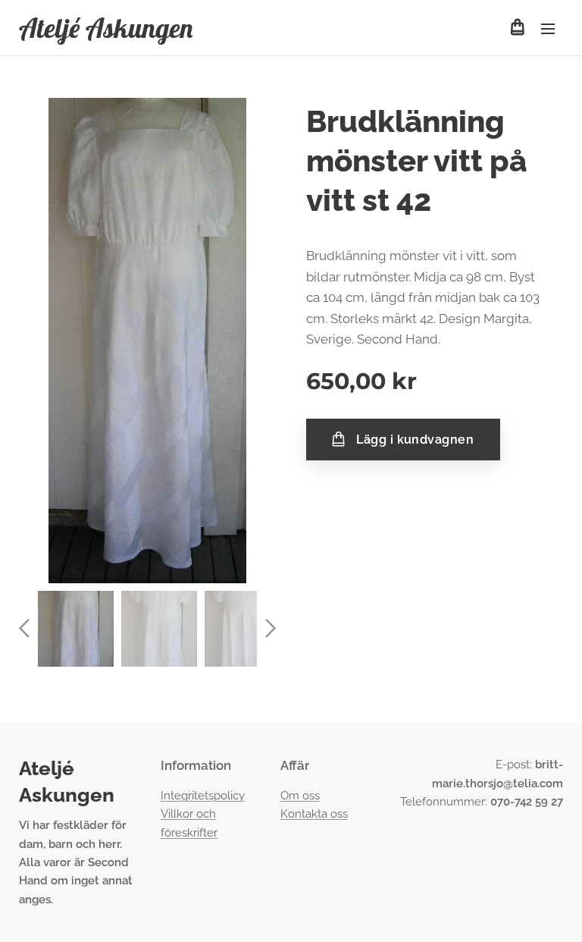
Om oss (300, 795)
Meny (548, 28)
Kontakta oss (314, 814)
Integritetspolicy (203, 795)
